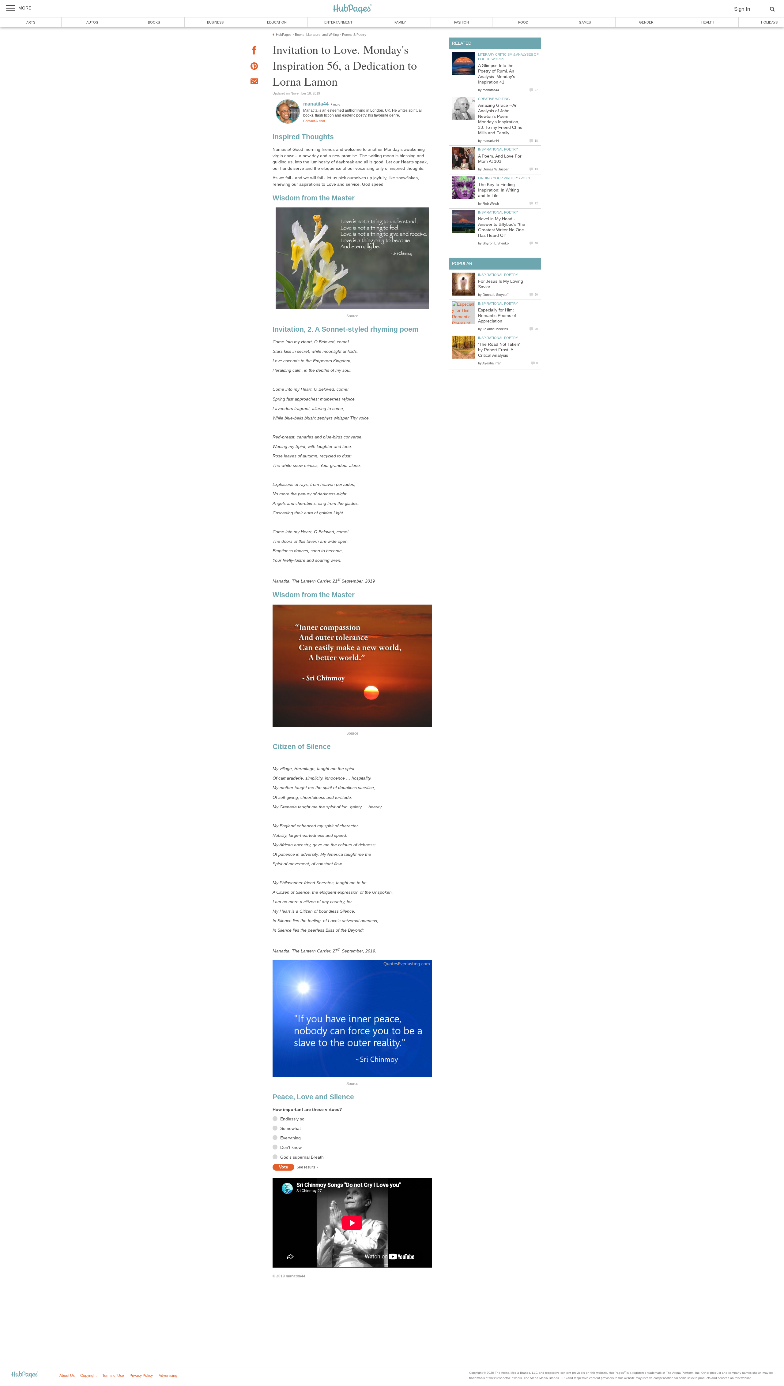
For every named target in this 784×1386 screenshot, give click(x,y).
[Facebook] (254, 51)
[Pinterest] (254, 67)
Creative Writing (494, 99)
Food (523, 22)
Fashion (461, 22)
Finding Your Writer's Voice (504, 178)
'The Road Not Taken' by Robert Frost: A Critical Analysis (499, 350)
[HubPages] (352, 9)
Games (585, 22)
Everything (290, 1138)
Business (215, 22)
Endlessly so (292, 1119)
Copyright (88, 1375)
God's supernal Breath (302, 1157)
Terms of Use (113, 1375)
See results (305, 1167)
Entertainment (338, 22)
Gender (646, 22)
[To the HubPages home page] (24, 1375)
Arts (30, 22)
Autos (92, 22)
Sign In (742, 9)
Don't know (291, 1147)
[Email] (254, 82)
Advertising (168, 1375)
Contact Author (314, 121)
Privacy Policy (141, 1375)
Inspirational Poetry (498, 149)
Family (400, 22)
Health (707, 22)
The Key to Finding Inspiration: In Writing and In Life (498, 190)
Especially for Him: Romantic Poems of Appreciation (497, 315)
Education (277, 22)
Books (154, 22)
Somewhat (290, 1128)
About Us (67, 1375)
